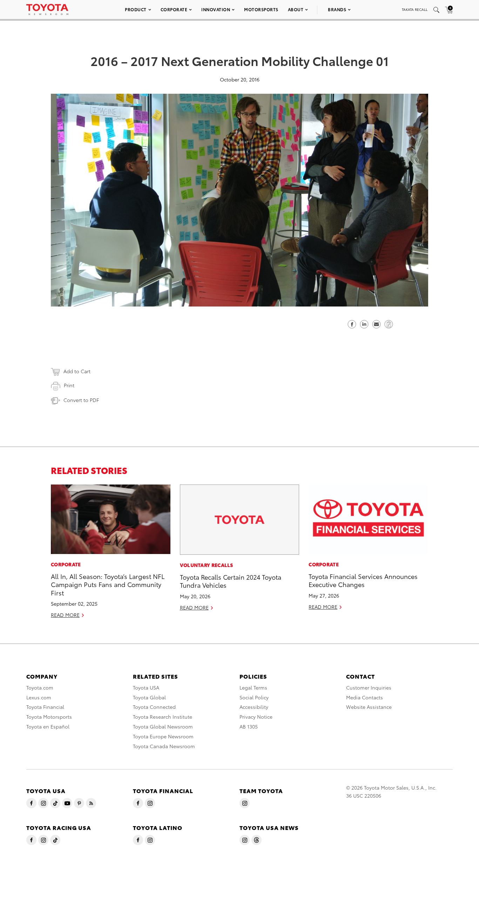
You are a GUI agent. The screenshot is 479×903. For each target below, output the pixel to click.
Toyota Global (149, 697)
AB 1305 (249, 726)
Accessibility (254, 706)
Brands (337, 9)
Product (136, 9)
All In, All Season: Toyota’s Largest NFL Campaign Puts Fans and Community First (107, 584)
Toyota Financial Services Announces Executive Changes (363, 580)
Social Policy (254, 697)
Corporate (174, 9)
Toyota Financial (45, 706)
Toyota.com (39, 687)
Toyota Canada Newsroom (164, 746)
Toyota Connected (154, 706)
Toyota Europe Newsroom (163, 736)
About (296, 9)
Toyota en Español (47, 726)
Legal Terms (253, 687)
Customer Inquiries (368, 687)
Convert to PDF (81, 399)
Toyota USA (146, 687)
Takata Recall (414, 9)
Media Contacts (364, 697)
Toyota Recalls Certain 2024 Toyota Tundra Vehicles (230, 580)
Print (69, 385)
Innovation (215, 9)
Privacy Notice (256, 716)
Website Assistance (369, 706)
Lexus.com (38, 697)
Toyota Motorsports (49, 716)
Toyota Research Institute (162, 716)
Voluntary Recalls (206, 564)
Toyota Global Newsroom (163, 726)
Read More (65, 614)
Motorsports (261, 9)
